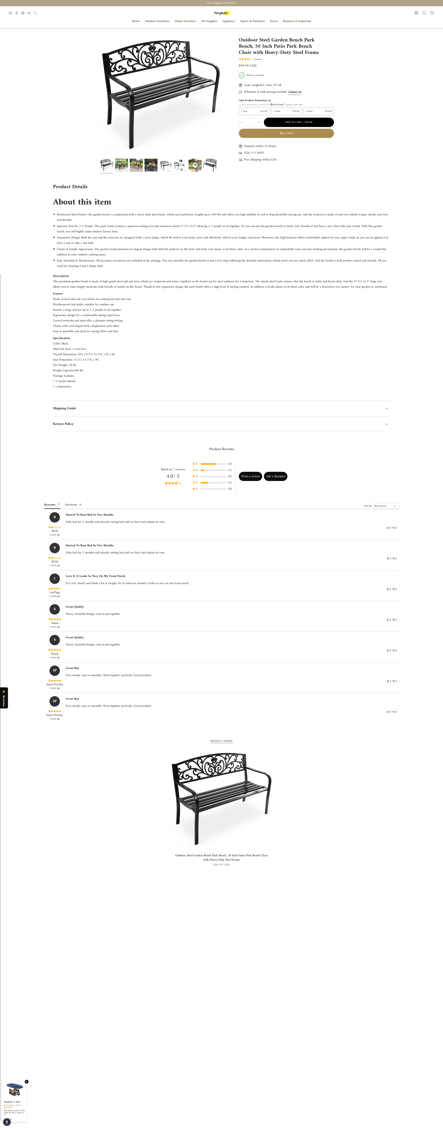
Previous (100, 96)
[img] (54, 527)
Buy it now (286, 133)
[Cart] (432, 13)
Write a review (250, 476)
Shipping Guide (64, 408)
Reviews (3, 700)
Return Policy (63, 424)
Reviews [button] (49, 504)
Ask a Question (275, 476)
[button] (157, 21)
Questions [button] (71, 504)
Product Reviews (221, 449)
